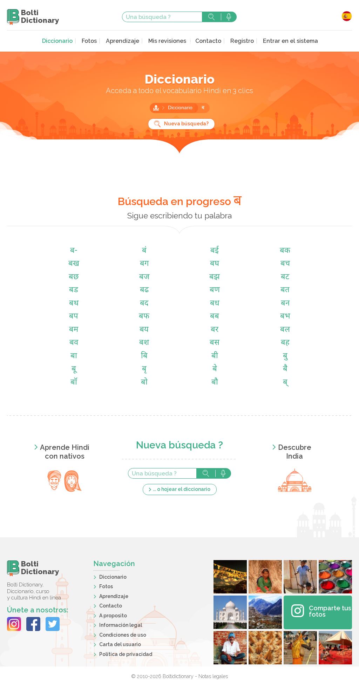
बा (73, 356)
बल (285, 330)
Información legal (120, 625)
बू (74, 369)
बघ (214, 264)
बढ (144, 290)
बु (285, 356)
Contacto (208, 41)
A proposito (113, 615)
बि (144, 356)
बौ (214, 382)
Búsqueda (211, 17)
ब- (73, 251)
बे (214, 369)
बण (215, 290)
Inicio (156, 108)
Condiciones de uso (122, 635)
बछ (74, 277)
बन (285, 303)
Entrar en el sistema (290, 41)
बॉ (73, 382)
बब (214, 316)
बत (285, 290)
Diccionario (57, 41)
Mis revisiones (167, 41)
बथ (74, 303)
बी (214, 356)
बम (73, 330)
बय (144, 330)
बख (73, 264)
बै (285, 369)
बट (285, 277)
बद (144, 303)
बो (144, 382)
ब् (285, 382)
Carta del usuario (120, 644)
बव (73, 343)
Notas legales (213, 676)
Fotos (89, 41)
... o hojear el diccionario (181, 489)
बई (214, 251)
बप (73, 316)
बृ (144, 369)
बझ (214, 277)
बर (214, 330)
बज (144, 277)
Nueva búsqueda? (186, 123)
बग (144, 264)
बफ (144, 316)
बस (214, 343)
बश (144, 343)
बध (214, 303)
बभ (285, 316)
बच (285, 264)
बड (73, 290)
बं (144, 251)
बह (285, 343)
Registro (242, 41)
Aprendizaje (122, 41)
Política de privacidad (125, 654)
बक (285, 251)
